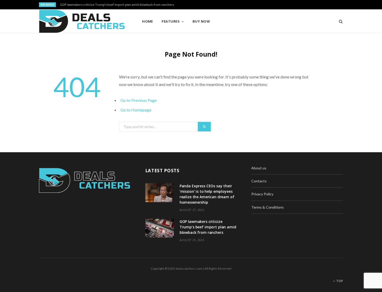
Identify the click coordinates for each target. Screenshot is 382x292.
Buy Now (201, 21)
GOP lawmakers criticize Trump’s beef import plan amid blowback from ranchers (117, 4)
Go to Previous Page (138, 100)
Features (171, 21)
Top (339, 281)
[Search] (339, 21)
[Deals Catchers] (82, 21)
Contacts (259, 181)
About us (258, 168)
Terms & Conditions (267, 207)
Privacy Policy (262, 194)
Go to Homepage (135, 109)
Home (147, 21)
